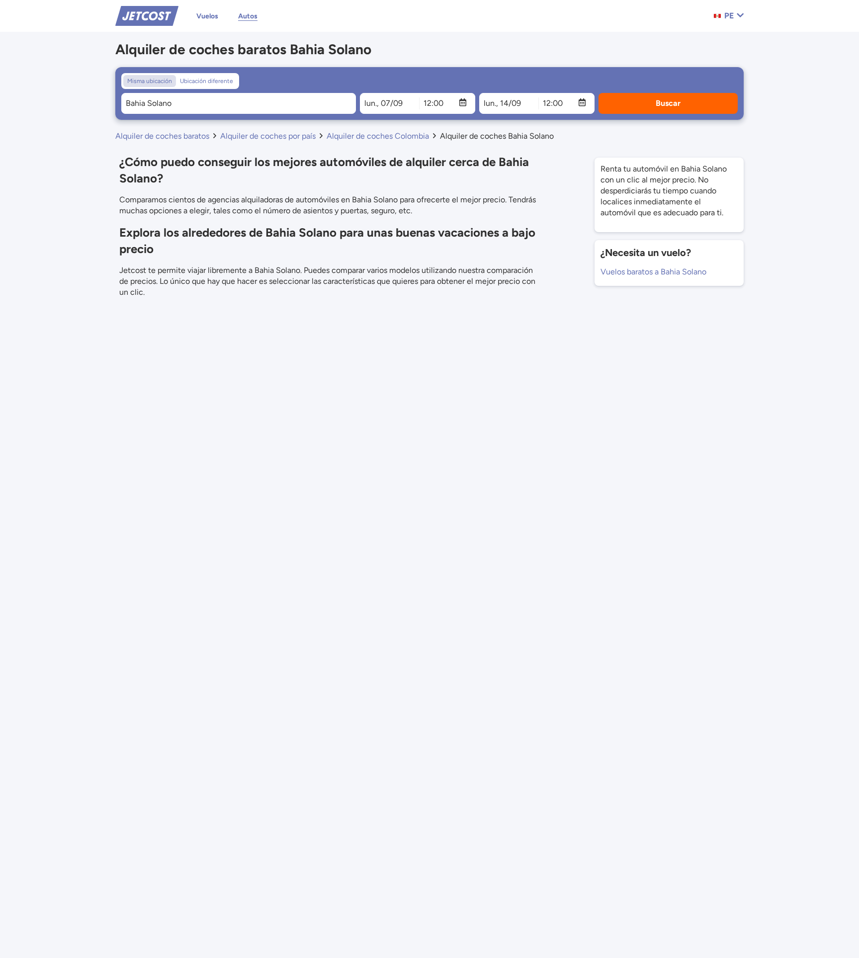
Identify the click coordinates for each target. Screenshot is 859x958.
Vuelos (207, 16)
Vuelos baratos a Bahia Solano (653, 271)
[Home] (146, 15)
